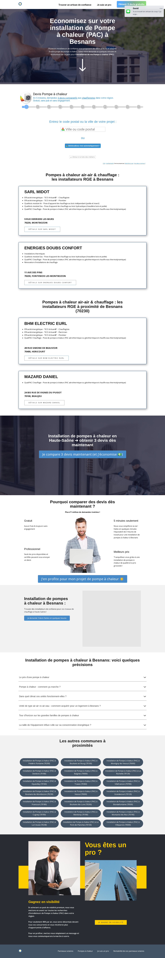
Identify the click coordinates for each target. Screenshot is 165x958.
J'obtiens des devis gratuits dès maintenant (83, 85)
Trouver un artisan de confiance (74, 4)
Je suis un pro (104, 4)
